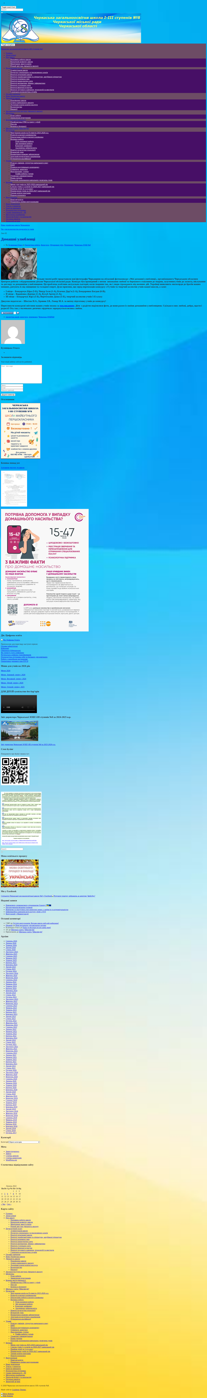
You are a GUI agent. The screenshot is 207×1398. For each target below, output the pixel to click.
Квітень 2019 (11, 1105)
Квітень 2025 (11, 963)
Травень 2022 (11, 1034)
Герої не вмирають (13, 208)
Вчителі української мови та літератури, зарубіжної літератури (36, 77)
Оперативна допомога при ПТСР (14, 661)
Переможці (68, 245)
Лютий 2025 (11, 967)
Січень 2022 (11, 1042)
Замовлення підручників (21, 118)
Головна (9, 53)
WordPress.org (11, 1160)
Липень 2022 (11, 1029)
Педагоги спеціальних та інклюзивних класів (29, 72)
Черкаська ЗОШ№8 (46, 317)
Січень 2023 (11, 1019)
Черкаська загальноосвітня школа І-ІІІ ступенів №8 (22, 49)
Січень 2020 (11, 1094)
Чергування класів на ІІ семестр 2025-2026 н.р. (30, 133)
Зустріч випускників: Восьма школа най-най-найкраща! (36, 923)
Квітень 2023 (11, 1012)
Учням (8, 161)
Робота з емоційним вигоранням (14, 659)
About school (11, 55)
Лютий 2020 (11, 1092)
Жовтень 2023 (11, 1001)
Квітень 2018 (11, 1124)
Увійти (8, 1154)
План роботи (16, 116)
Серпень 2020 (11, 1079)
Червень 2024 (11, 984)
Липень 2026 (11, 943)
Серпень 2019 (11, 1100)
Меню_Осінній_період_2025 (12, 687)
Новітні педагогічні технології (23, 150)
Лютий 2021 (11, 1066)
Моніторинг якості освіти (21, 64)
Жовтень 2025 (11, 954)
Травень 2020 (11, 1085)
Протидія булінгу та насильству (19, 217)
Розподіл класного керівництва (23, 135)
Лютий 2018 (11, 1128)
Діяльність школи (13, 98)
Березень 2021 (11, 1064)
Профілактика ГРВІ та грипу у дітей (25, 122)
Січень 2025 (11, 969)
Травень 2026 (11, 945)
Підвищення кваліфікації (21, 159)
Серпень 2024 (11, 980)
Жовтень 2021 (11, 1049)
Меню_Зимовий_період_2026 (13, 675)
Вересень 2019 (12, 1098)
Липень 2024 (11, 982)
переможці (33, 317)
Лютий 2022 (11, 1040)
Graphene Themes (19, 1390)
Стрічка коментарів (14, 1158)
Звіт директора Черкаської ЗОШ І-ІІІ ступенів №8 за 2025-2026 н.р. (28, 744)
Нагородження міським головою (19, 907)
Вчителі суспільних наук (21, 85)
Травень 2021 (11, 1060)
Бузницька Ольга (16, 245)
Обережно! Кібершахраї (11, 651)
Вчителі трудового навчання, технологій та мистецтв (32, 90)
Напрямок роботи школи (21, 60)
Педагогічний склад (14, 68)
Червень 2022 (11, 1032)
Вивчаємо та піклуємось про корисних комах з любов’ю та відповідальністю (37, 910)
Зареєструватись (12, 1151)
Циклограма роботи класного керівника (27, 137)
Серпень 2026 (11, 941)
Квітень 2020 (11, 1088)
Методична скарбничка (15, 215)
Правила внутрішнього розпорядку (25, 167)
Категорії (5, 1142)
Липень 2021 (11, 1055)
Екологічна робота (32, 245)
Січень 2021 (11, 1068)
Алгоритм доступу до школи (12, 468)
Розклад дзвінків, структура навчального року (29, 163)
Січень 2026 (11, 950)
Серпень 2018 (11, 1118)
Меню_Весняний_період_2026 (13, 679)
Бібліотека (10, 113)
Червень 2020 (11, 1083)
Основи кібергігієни (9, 646)
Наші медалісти (17, 200)
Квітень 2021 (11, 1062)
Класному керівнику (23, 146)
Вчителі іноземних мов (20, 79)
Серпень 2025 (11, 956)
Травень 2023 (11, 1010)
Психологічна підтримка (16, 210)
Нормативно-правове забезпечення (25, 154)
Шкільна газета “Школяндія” (17, 128)
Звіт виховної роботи (24, 144)
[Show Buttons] (7, 1394)
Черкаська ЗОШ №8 (82, 245)
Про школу (10, 57)
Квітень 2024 (11, 988)
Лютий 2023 (11, 1016)
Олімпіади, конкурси (19, 169)
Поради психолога (18, 195)
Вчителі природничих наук (22, 81)
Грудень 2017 (11, 1133)
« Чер (3, 1204)
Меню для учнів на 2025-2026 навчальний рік (29, 184)
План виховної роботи (24, 141)
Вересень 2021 (12, 1051)
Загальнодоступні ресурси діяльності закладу (24, 111)
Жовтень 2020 (11, 1075)
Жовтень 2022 (11, 1023)
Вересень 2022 (12, 1025)
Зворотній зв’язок (13, 221)
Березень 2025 (11, 965)
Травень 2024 (11, 986)
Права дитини (16, 178)
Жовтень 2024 (11, 976)
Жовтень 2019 (11, 1096)
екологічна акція (12, 317)
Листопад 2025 (12, 952)
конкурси (24, 317)
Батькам (9, 182)
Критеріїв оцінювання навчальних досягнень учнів (31, 180)
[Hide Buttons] (7, 1396)
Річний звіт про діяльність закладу (25, 66)
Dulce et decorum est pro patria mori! (37, 928)
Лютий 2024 (11, 993)
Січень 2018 (11, 1131)
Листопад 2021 (12, 1047)
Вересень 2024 (12, 978)
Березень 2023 (11, 1014)
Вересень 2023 (12, 1004)
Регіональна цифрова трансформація (16, 655)
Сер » (9, 1204)
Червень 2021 (11, 1057)
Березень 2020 (11, 1090)
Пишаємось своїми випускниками (25, 202)
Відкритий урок (17, 152)
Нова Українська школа (15, 96)
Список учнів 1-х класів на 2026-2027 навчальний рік (32, 187)
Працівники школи (18, 100)
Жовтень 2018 (11, 1113)
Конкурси (45, 245)
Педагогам (10, 131)
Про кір (14, 124)
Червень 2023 (11, 1008)
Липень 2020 (11, 1081)
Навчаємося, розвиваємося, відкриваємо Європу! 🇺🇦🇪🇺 (28, 905)
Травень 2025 (11, 960)
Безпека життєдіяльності (16, 120)
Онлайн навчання (13, 94)
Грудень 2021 (11, 1044)
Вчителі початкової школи (21, 75)
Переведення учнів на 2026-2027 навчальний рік (30, 191)
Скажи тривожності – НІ (16, 212)
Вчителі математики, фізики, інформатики (28, 83)
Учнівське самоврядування (22, 176)
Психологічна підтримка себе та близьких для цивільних (24, 657)
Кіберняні (5, 648)
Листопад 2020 (12, 1072)
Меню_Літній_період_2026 (12, 683)
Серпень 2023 (11, 1006)
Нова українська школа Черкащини (15, 225)
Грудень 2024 (11, 971)
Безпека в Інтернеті (18, 126)
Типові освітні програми (21, 193)
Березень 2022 (11, 1038)
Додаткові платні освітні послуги (24, 105)
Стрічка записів (12, 1156)
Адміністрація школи (19, 70)
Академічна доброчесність (26, 148)
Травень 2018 (11, 1122)
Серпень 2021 (11, 1053)
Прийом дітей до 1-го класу (22, 189)
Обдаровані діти (56, 245)
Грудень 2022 (11, 1021)
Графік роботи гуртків (24, 174)
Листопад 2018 (12, 1111)
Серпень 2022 (11, 1027)
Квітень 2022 (11, 1036)
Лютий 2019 (11, 1109)
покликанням (67, 305)
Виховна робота (17, 139)
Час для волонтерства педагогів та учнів (17, 229)
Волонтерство (16, 107)
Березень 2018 (11, 1126)
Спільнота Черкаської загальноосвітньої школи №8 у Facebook (26, 896)
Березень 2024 (11, 991)
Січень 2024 (11, 995)
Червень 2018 (11, 1120)
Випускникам (11, 197)
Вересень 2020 (12, 1077)
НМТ (13, 165)
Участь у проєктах (13, 206)
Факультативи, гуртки (20, 172)
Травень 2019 (11, 1103)
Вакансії (14, 109)
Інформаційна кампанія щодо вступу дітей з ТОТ (26, 912)
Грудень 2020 (11, 1070)
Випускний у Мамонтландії (17, 914)
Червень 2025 (11, 958)
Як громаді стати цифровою (12, 653)
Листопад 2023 (12, 999)
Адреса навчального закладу (22, 103)
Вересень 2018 (12, 1116)
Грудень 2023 (11, 997)
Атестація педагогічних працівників (25, 156)
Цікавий (9, 925)
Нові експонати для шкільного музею (30, 925)
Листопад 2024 (12, 973)
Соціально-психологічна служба (24, 92)
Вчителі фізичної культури (21, 88)
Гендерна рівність (13, 219)
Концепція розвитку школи (22, 62)
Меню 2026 (5, 671)
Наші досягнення (13, 204)
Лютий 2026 (11, 948)
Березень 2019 (11, 1107)
